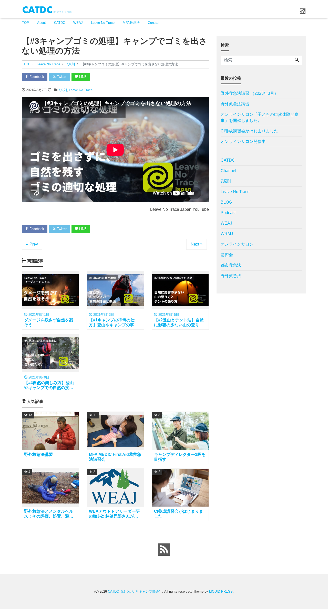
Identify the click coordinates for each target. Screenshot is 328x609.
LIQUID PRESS (221, 591)
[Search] (297, 60)
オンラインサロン (237, 244)
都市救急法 (231, 265)
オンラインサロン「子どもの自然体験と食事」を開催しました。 (260, 117)
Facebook (36, 77)
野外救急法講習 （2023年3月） (249, 93)
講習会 (227, 255)
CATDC (59, 23)
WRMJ (227, 234)
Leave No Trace (103, 23)
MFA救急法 (131, 23)
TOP (25, 23)
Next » (196, 244)
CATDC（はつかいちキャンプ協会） (135, 591)
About (41, 23)
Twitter (61, 77)
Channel (228, 171)
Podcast (228, 213)
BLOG (226, 202)
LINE (82, 77)
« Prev (32, 244)
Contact (153, 23)
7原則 (62, 90)
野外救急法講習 (235, 104)
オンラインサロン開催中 (243, 141)
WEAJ (78, 23)
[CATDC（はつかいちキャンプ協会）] (47, 8)
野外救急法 (231, 276)
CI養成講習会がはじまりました (249, 131)
